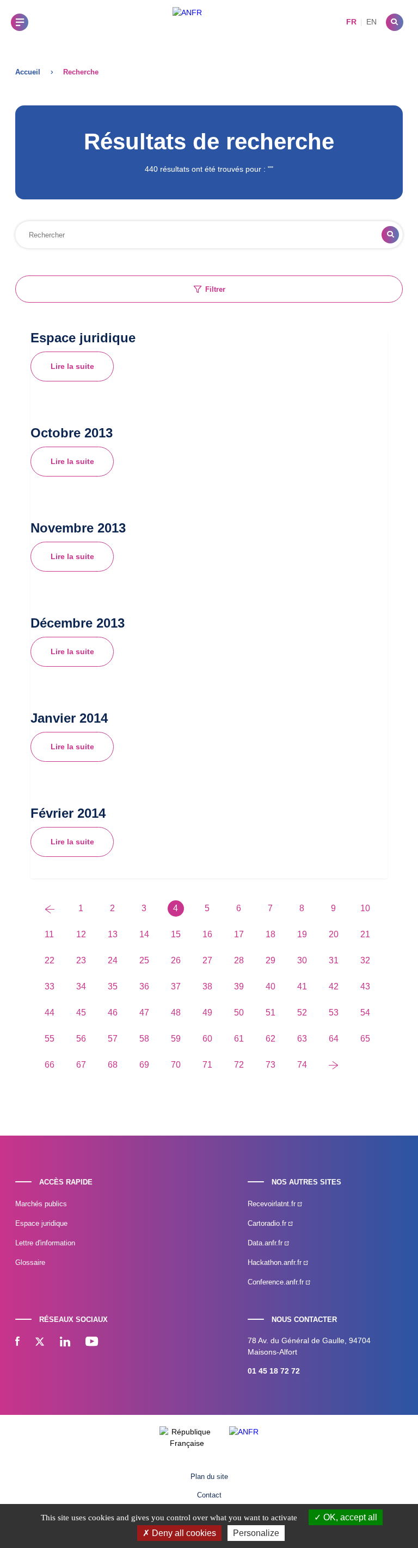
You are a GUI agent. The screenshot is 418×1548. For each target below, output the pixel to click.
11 (49, 934)
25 (144, 960)
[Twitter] (40, 1342)
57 (113, 1038)
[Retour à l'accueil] (187, 22)
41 (302, 986)
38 (207, 986)
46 (113, 1012)
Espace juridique (41, 1223)
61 (239, 1038)
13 (113, 934)
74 (302, 1064)
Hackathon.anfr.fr (276, 1262)
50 (239, 1012)
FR (351, 21)
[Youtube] (91, 1342)
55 (49, 1038)
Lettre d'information (45, 1243)
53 (334, 1012)
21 (365, 934)
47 (144, 1012)
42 (334, 986)
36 (144, 986)
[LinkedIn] (65, 1342)
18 (270, 934)
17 (239, 934)
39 (239, 986)
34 (81, 986)
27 (207, 960)
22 (49, 960)
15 (176, 934)
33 (49, 986)
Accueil (27, 72)
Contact (209, 1495)
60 (207, 1038)
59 (176, 1038)
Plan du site (209, 1476)
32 (365, 960)
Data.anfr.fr (266, 1243)
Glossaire (30, 1262)
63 (302, 1038)
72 (239, 1064)
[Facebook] (17, 1342)
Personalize (256, 1533)
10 (365, 908)
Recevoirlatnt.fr (273, 1204)
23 (81, 960)
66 (49, 1064)
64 (334, 1038)
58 (144, 1038)
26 (176, 960)
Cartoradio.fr (268, 1223)
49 (207, 1012)
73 (270, 1064)
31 (334, 960)
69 (144, 1064)
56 (81, 1038)
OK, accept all (349, 1517)
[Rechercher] (394, 22)
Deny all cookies (183, 1533)
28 (239, 960)
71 (207, 1064)
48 (176, 1012)
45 (81, 1012)
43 (365, 986)
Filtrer (215, 289)
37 (176, 986)
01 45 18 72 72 (274, 1371)
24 (113, 960)
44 (49, 1012)
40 (270, 986)
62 (270, 1038)
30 (302, 960)
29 (270, 960)
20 (334, 934)
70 (176, 1064)
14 (144, 934)
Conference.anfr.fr (277, 1282)
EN (371, 21)
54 (365, 1012)
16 (207, 934)
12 (81, 934)
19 (302, 934)
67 (81, 1064)
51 (270, 1012)
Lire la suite (72, 366)
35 (113, 986)
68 (113, 1064)
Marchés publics (41, 1204)
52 (302, 1012)
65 (365, 1038)
